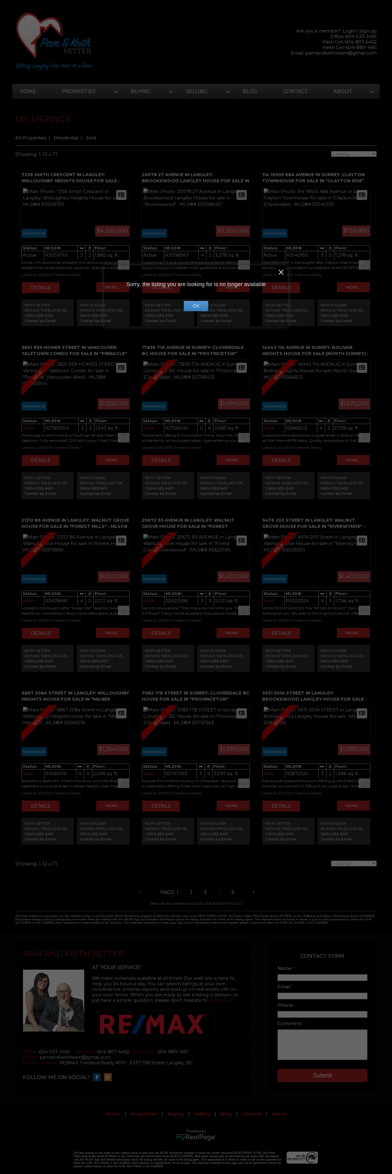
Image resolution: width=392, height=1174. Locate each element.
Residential (66, 138)
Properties (79, 91)
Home (28, 91)
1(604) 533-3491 (93, 315)
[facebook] (98, 1077)
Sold (91, 138)
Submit (322, 1075)
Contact (295, 91)
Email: (284, 987)
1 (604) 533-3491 (38, 315)
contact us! (221, 1000)
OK (196, 306)
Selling (197, 91)
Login (349, 31)
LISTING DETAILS (40, 287)
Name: (285, 968)
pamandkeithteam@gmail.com (341, 53)
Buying (141, 91)
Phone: (285, 1005)
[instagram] (109, 1077)
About (343, 91)
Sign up (368, 31)
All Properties (30, 138)
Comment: (290, 1023)
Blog (250, 91)
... (219, 892)
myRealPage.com (196, 1137)
